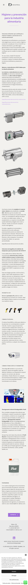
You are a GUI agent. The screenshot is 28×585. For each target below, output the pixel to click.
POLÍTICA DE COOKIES (18, 541)
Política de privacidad (15, 583)
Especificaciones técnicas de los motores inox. (14, 99)
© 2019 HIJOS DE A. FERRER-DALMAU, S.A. (14, 546)
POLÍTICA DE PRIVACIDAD (14, 543)
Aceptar (14, 571)
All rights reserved (14, 548)
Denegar (14, 575)
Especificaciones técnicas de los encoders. (13, 243)
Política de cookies (6, 583)
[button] (26, 555)
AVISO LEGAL (7, 541)
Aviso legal (23, 583)
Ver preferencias (14, 579)
